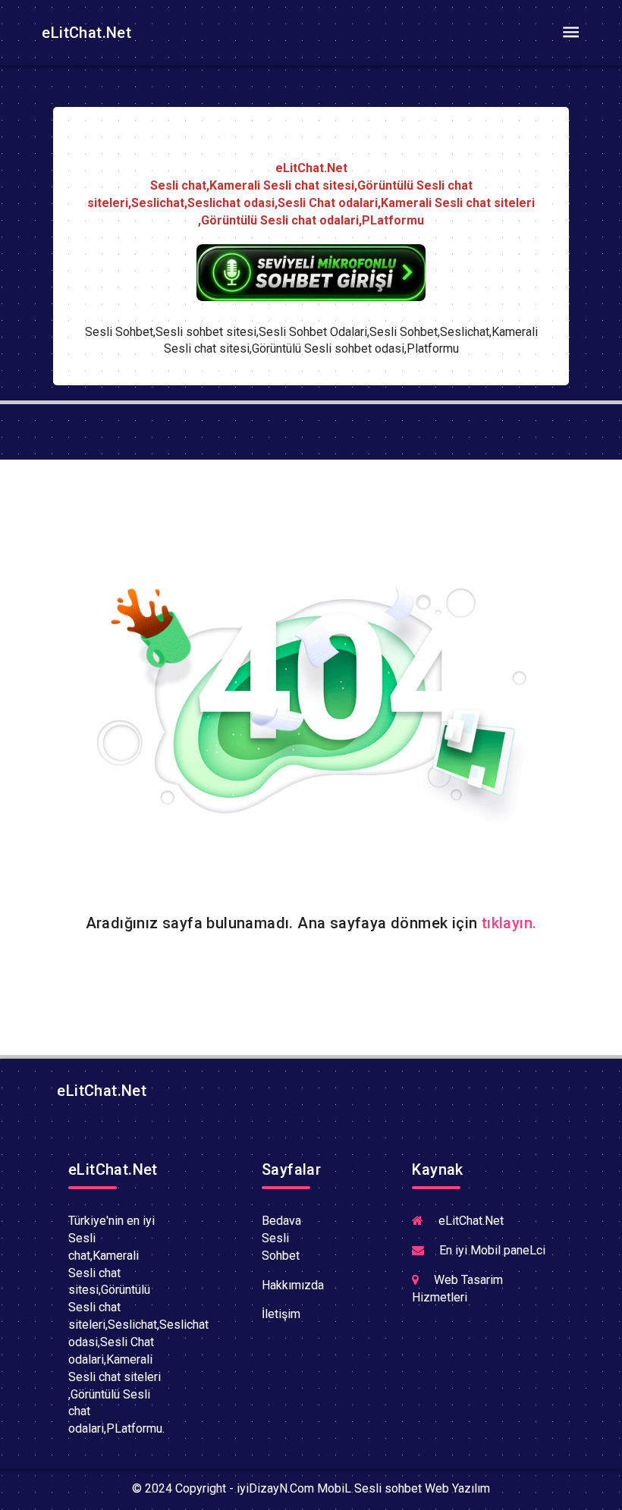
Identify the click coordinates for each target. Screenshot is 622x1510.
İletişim (281, 1314)
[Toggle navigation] (570, 32)
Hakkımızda (293, 1285)
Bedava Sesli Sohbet (281, 1238)
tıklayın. (509, 923)
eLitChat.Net (84, 33)
